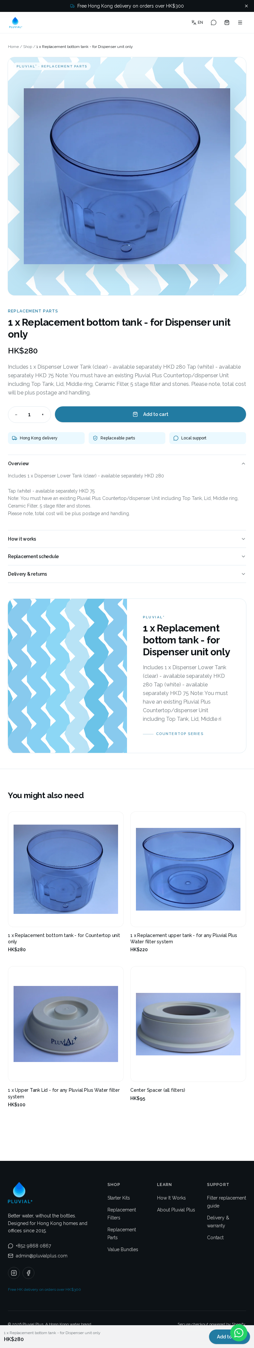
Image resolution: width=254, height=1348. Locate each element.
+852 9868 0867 (33, 1245)
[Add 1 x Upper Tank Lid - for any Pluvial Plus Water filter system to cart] (112, 1071)
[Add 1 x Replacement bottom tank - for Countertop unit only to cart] (112, 916)
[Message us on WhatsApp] (238, 1332)
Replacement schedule (33, 556)
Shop (27, 46)
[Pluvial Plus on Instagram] (14, 1273)
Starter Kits (118, 1198)
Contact (215, 1237)
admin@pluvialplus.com (41, 1255)
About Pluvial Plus (176, 1209)
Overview (18, 463)
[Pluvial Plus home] (15, 22)
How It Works (171, 1198)
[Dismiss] (246, 6)
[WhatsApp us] (214, 22)
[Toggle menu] (240, 22)
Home (13, 46)
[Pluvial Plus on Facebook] (28, 1273)
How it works (22, 539)
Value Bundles (122, 1249)
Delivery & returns (27, 574)
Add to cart (155, 414)
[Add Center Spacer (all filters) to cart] (235, 1071)
